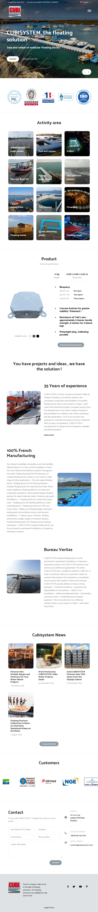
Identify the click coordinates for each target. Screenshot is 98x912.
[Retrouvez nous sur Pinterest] (87, 886)
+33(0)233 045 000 (30, 59)
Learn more (49, 435)
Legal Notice (49, 907)
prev (84, 72)
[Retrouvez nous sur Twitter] (73, 886)
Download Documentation (71, 345)
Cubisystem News (49, 744)
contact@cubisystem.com (80, 845)
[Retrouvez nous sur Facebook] (68, 886)
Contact (12, 59)
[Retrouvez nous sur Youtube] (80, 886)
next (89, 72)
